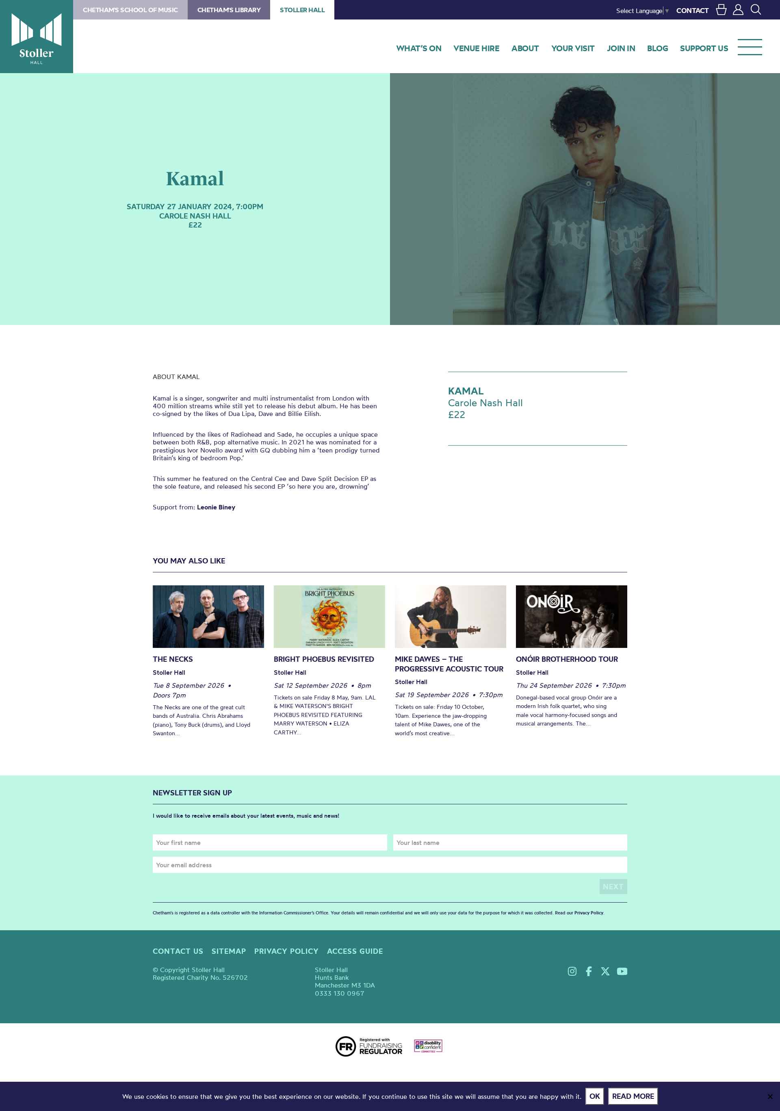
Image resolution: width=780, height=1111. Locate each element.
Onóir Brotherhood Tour (567, 659)
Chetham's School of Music (130, 9)
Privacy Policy (588, 913)
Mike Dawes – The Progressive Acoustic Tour (449, 664)
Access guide (355, 951)
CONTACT (692, 10)
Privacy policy (286, 951)
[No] (770, 1096)
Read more (633, 1096)
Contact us (178, 951)
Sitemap (229, 951)
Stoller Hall (36, 36)
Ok (594, 1096)
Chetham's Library (229, 9)
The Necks (173, 659)
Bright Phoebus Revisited (324, 659)
